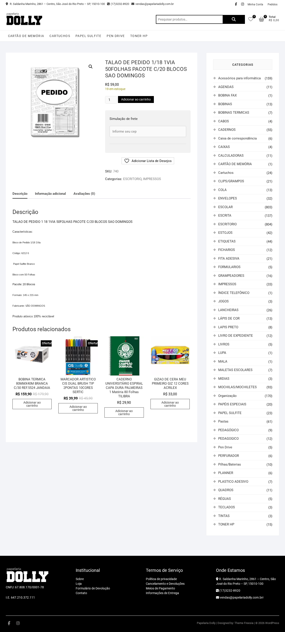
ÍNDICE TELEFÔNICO (233, 293)
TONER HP (139, 36)
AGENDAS (226, 87)
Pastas (223, 421)
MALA (222, 361)
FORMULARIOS (229, 267)
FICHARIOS (226, 250)
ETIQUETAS (227, 241)
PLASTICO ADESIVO (233, 482)
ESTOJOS (225, 233)
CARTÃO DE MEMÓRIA (26, 36)
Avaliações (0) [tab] (84, 194)
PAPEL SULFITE (88, 36)
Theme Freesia (243, 623)
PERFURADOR (228, 456)
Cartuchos (59, 36)
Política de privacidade (161, 579)
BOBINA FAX (227, 95)
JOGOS (223, 301)
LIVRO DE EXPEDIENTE (235, 336)
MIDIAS (223, 379)
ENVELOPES (227, 198)
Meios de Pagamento (160, 588)
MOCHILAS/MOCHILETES (237, 387)
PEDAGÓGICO (228, 430)
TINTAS (224, 516)
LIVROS (223, 344)
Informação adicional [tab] (50, 194)
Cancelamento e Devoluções (165, 583)
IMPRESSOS (152, 179)
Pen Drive (116, 36)
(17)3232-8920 (120, 4)
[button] (91, 67)
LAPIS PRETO (228, 327)
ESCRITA (224, 215)
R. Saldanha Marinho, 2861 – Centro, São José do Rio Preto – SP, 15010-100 (57, 4)
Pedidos (272, 4)
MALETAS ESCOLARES (235, 370)
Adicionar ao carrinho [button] (32, 404)
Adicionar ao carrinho (136, 99)
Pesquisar (234, 19)
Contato (81, 593)
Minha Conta (255, 4)
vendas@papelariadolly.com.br (154, 4)
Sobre (80, 579)
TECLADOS (226, 507)
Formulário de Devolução (93, 588)
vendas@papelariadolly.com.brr (241, 597)
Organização (227, 396)
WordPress (272, 623)
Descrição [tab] (19, 194)
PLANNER (225, 473)
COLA (222, 190)
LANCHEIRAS (228, 310)
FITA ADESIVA (228, 258)
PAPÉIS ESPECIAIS (232, 404)
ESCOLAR (225, 207)
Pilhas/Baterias (229, 464)
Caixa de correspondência (237, 138)
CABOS (223, 121)
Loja (79, 583)
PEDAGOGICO (228, 439)
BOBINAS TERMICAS (233, 113)
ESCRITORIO (132, 179)
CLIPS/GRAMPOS (231, 181)
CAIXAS (224, 147)
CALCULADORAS (231, 156)
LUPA (222, 353)
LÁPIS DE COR (229, 318)
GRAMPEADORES (231, 276)
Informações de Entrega (162, 593)
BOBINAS (225, 104)
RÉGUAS (224, 499)
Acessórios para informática (239, 78)
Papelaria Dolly (206, 623)
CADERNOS (227, 130)
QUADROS (225, 490)
